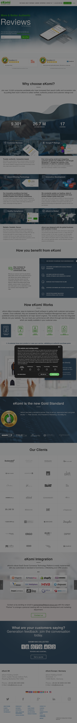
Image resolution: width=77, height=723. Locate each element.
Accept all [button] (54, 374)
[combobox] (59, 346)
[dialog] (38, 361)
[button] (22, 374)
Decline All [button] (43, 374)
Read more (25, 363)
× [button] (60, 346)
